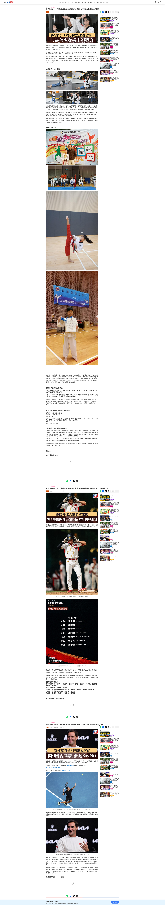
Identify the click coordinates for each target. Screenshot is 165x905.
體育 (49, 7)
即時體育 (53, 7)
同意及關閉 (115, 902)
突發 (111, 40)
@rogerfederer (70, 765)
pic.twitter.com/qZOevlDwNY (53, 767)
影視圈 (111, 60)
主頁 (47, 7)
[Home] (10, 2)
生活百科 (111, 20)
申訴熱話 (111, 80)
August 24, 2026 (66, 770)
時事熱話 (111, 53)
